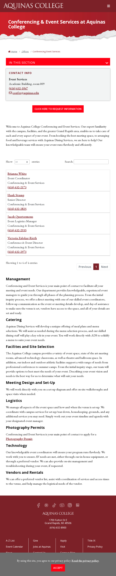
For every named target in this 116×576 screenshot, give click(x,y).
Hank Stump (16, 195)
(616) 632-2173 (17, 187)
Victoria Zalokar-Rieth (22, 238)
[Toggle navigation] (107, 63)
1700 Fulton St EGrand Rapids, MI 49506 (58, 521)
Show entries (23, 162)
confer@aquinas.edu (26, 93)
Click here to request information (58, 109)
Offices (25, 51)
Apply (63, 540)
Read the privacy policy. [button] (85, 560)
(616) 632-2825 (17, 209)
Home (14, 51)
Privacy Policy (95, 546)
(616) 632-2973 (17, 252)
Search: (69, 162)
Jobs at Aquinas (42, 546)
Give (35, 540)
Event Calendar (14, 546)
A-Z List (10, 540)
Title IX (91, 540)
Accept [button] (58, 567)
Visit (62, 546)
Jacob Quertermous (20, 217)
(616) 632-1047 (18, 88)
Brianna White (17, 174)
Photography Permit (19, 439)
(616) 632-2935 (17, 230)
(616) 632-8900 (58, 527)
